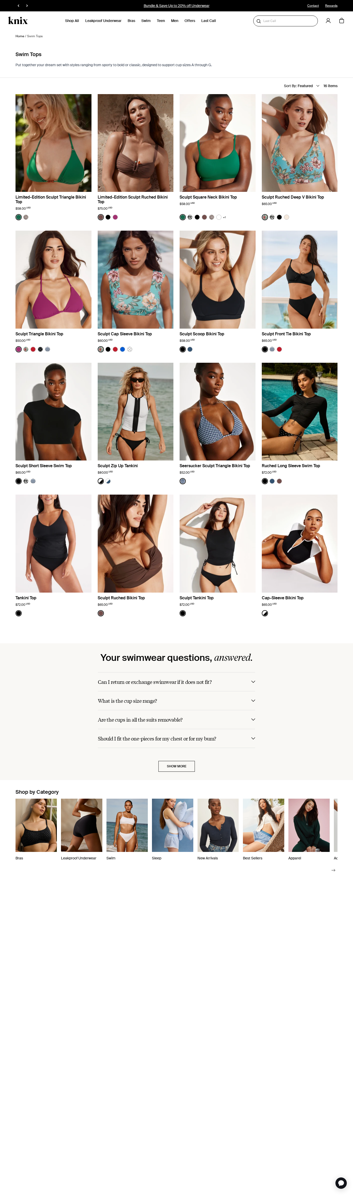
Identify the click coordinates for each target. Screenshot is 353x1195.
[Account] (328, 20)
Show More (176, 766)
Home (20, 36)
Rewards (331, 6)
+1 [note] (224, 217)
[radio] (19, 217)
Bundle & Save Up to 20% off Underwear (177, 5)
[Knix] (18, 21)
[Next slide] (333, 869)
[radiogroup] (22, 217)
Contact (313, 6)
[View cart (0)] (342, 21)
